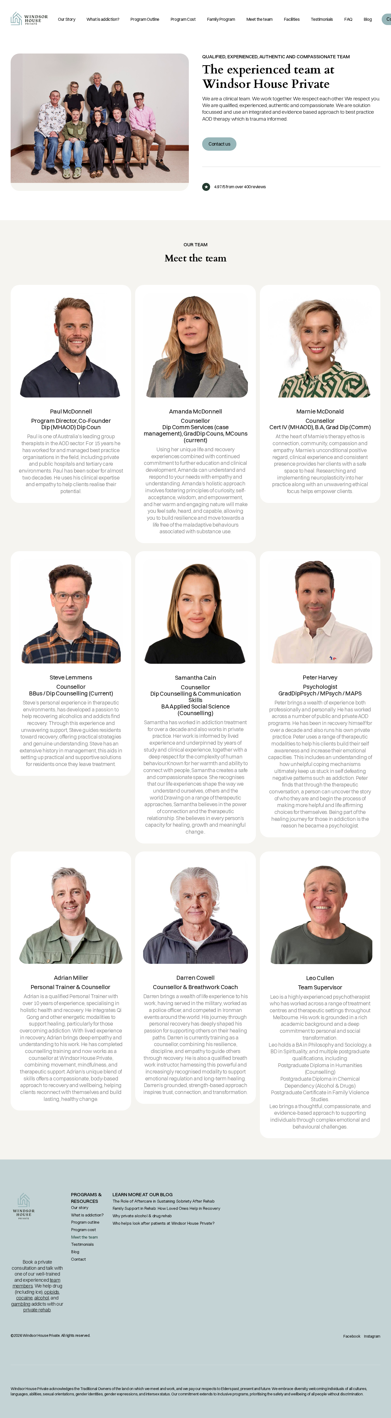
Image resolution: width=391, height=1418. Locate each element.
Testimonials (82, 1244)
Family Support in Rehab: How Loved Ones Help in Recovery (166, 1208)
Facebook (351, 1336)
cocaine (24, 1298)
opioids (51, 1292)
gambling (20, 1304)
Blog (75, 1251)
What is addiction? (87, 1215)
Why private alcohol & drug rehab (142, 1215)
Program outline (85, 1222)
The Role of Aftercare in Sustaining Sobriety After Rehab (164, 1201)
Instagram (372, 1336)
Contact (78, 1259)
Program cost (83, 1229)
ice (38, 1292)
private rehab (37, 1310)
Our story (79, 1207)
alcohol (41, 1298)
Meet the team (84, 1237)
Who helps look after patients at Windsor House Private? (164, 1223)
